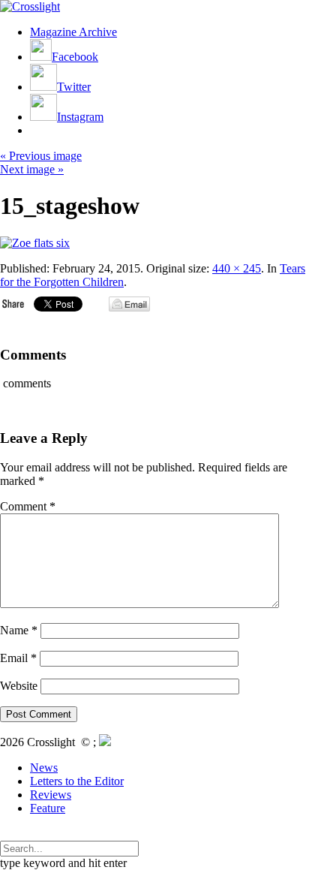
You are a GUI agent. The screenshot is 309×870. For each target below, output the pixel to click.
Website (19, 685)
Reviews (50, 794)
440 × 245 (236, 268)
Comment (28, 506)
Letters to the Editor (77, 781)
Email (18, 658)
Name (19, 630)
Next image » (32, 169)
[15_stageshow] (35, 242)
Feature (47, 808)
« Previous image (41, 155)
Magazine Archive (73, 32)
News (44, 767)
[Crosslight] (30, 6)
